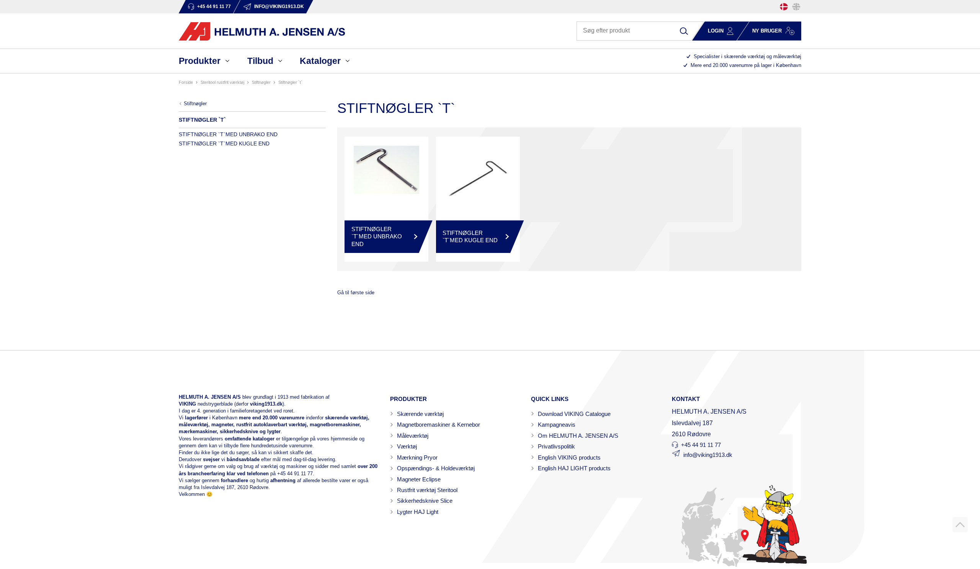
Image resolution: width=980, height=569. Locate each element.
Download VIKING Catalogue (574, 414)
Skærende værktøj (420, 414)
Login (716, 31)
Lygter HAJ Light (417, 512)
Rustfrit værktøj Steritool (427, 490)
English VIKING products (569, 457)
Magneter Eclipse (419, 479)
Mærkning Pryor (417, 457)
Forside (186, 82)
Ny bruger (767, 31)
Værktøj (407, 446)
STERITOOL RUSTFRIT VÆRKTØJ (222, 82)
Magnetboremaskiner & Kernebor (438, 424)
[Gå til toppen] (960, 524)
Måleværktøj (412, 435)
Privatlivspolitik (556, 446)
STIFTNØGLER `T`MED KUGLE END (224, 143)
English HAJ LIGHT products (574, 468)
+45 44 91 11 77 (295, 473)
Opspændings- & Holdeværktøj (436, 468)
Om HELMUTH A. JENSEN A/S (578, 435)
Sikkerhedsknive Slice (424, 500)
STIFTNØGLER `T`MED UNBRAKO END (228, 134)
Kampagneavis (556, 424)
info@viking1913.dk (707, 455)
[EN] (796, 6)
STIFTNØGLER (261, 82)
